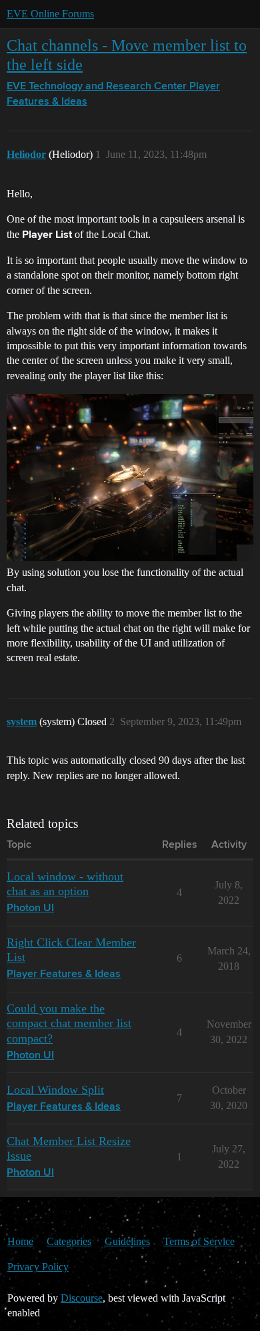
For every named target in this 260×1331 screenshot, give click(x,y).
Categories (69, 1241)
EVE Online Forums (50, 13)
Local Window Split (55, 1089)
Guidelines (127, 1241)
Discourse (82, 1298)
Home (20, 1241)
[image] (130, 477)
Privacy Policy (38, 1266)
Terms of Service (199, 1241)
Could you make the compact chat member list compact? (69, 1023)
